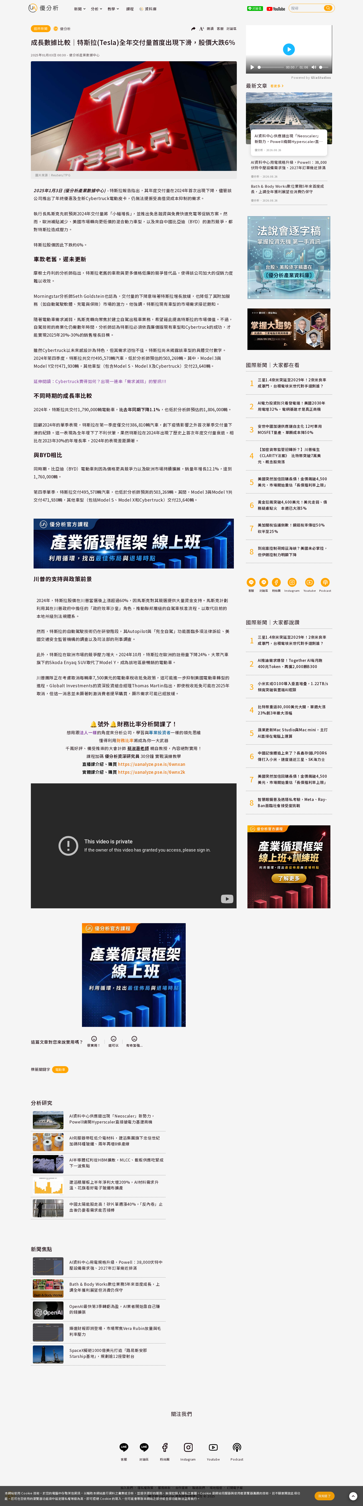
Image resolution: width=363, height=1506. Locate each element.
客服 (220, 28)
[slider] (271, 67)
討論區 (231, 28)
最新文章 (256, 85)
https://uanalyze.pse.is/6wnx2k (133, 772)
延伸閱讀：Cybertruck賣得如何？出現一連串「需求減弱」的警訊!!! (100, 381)
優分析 (259, 150)
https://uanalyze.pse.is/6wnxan (133, 764)
